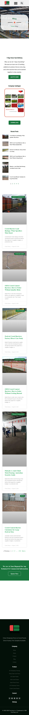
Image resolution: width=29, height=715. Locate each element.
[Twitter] (17, 698)
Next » (24, 551)
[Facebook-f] (9, 698)
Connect (14, 693)
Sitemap (14, 702)
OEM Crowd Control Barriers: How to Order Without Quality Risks (13, 287)
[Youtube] (12, 698)
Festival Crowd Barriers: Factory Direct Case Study (14, 337)
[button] (15, 3)
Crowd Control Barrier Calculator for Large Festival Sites (13, 530)
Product (14, 667)
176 (20, 551)
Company (14, 646)
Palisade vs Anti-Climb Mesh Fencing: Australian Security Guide (14, 473)
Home (12, 26)
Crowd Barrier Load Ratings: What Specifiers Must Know (13, 231)
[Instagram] (19, 698)
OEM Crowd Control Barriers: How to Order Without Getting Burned (13, 391)
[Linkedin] (14, 698)
